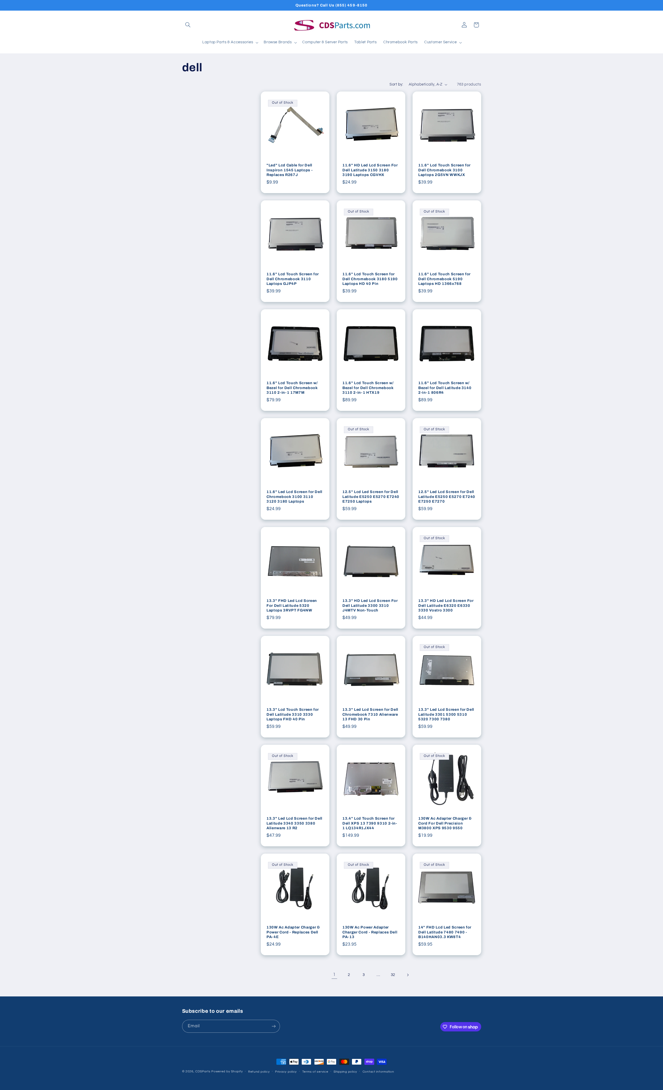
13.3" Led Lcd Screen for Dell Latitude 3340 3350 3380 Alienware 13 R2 (294, 823)
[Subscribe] (273, 1026)
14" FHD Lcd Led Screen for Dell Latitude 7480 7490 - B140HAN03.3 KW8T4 (444, 932)
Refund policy (259, 1071)
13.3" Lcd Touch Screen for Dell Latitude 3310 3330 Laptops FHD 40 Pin (292, 714)
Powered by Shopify (227, 1071)
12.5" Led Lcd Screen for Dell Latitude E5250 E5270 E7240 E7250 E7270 (446, 497)
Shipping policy (345, 1071)
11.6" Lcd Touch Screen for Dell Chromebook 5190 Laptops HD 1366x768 (444, 279)
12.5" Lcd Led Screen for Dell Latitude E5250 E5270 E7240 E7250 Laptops (370, 497)
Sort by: (396, 84)
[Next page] (408, 975)
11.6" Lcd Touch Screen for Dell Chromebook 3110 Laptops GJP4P (292, 279)
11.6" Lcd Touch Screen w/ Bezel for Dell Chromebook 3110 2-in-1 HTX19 (368, 388)
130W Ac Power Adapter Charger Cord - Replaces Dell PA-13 (369, 932)
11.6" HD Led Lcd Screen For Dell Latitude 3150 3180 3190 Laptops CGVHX (370, 170)
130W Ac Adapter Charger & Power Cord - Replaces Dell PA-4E (293, 932)
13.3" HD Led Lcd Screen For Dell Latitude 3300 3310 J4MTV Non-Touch (370, 606)
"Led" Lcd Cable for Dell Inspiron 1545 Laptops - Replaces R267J (289, 170)
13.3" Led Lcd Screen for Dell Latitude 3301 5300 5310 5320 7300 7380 (446, 714)
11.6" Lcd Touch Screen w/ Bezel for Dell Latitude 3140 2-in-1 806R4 (444, 388)
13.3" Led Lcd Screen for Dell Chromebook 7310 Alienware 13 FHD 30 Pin (370, 714)
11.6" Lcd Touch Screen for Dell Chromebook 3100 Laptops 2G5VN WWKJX (444, 170)
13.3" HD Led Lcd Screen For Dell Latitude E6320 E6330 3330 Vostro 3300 (446, 606)
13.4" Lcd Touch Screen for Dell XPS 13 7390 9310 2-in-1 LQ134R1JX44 (369, 823)
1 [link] (334, 974)
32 (393, 975)
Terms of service (315, 1071)
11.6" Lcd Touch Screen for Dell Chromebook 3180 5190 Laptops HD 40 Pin (370, 279)
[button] (188, 25)
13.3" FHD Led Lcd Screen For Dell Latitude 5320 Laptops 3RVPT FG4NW (291, 606)
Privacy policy (286, 1071)
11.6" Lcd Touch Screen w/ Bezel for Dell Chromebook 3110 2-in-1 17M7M (292, 388)
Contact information (378, 1071)
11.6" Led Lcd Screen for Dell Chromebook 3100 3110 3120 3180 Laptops (294, 497)
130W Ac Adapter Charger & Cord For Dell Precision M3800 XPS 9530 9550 (445, 823)
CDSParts (202, 1071)
